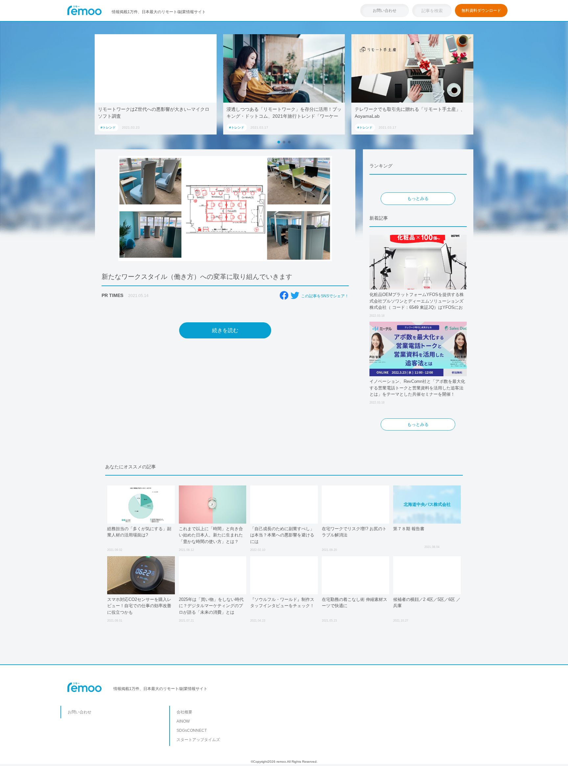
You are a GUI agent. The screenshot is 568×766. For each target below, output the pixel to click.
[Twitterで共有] (294, 295)
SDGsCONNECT (192, 730)
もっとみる (418, 198)
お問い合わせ (384, 10)
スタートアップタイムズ (198, 739)
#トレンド (108, 127)
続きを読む (225, 330)
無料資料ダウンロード (481, 10)
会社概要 (184, 712)
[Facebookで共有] (284, 295)
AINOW (183, 721)
